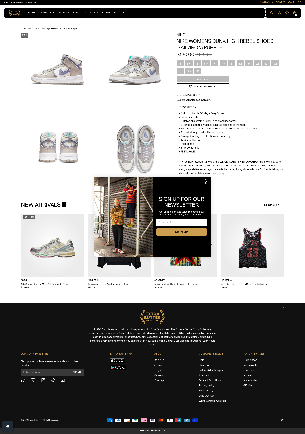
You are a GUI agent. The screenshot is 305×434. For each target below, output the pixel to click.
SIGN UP (181, 231)
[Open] (7, 426)
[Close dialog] (206, 181)
